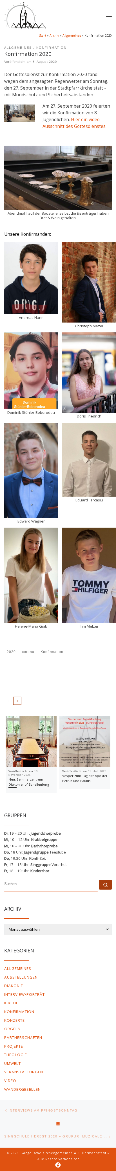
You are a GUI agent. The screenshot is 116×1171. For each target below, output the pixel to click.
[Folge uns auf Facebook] (58, 1165)
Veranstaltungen (23, 1071)
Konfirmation (19, 1011)
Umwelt (12, 1063)
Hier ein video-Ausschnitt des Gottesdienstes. (74, 122)
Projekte (13, 1046)
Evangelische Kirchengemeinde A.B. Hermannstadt (63, 1153)
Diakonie (13, 985)
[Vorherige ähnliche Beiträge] (8, 701)
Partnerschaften (23, 1037)
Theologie (15, 1054)
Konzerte (14, 1020)
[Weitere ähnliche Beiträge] (17, 701)
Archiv (54, 35)
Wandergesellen (22, 1089)
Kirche (11, 1002)
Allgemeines (72, 35)
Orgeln (12, 1028)
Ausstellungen (21, 977)
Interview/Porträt (24, 994)
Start (42, 35)
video (10, 1080)
